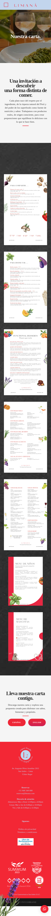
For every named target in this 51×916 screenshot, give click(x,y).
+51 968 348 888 (25, 791)
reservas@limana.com (25, 793)
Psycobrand (29, 902)
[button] (44, 909)
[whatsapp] (32, 824)
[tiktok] (18, 824)
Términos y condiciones (27, 832)
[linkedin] (25, 824)
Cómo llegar (27, 774)
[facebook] (22, 824)
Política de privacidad (27, 829)
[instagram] (29, 824)
